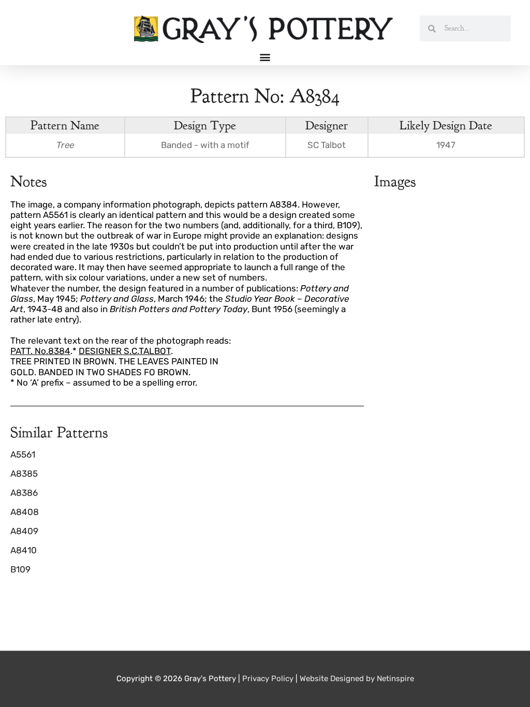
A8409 (24, 531)
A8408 (24, 512)
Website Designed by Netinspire (357, 678)
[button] (265, 56)
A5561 (22, 454)
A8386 (24, 493)
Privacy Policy (267, 678)
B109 (20, 569)
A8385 (24, 473)
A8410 (23, 550)
